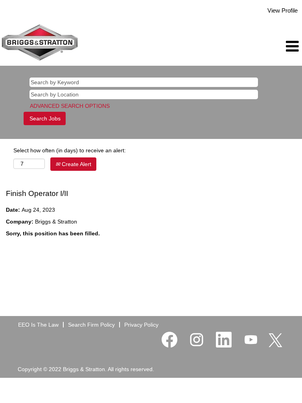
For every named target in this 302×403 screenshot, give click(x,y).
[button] (251, 46)
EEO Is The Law (38, 325)
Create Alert (75, 164)
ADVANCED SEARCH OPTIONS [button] (70, 106)
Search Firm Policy (91, 325)
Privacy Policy (141, 325)
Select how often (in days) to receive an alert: (69, 150)
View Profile (282, 10)
